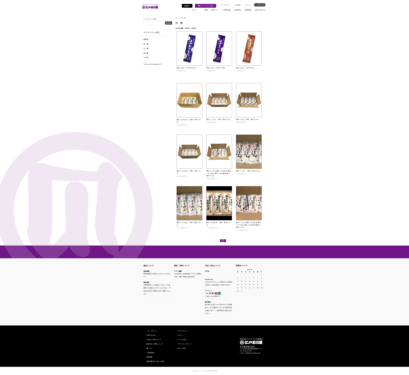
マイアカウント (225, 5)
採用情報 (248, 10)
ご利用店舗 (226, 10)
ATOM (184, 348)
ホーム (194, 10)
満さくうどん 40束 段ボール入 (248, 171)
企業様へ (187, 6)
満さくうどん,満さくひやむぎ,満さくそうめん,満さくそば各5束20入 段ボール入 (219, 173)
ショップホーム (151, 331)
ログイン (248, 5)
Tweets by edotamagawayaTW (152, 64)
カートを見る (182, 339)
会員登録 (238, 5)
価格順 (187, 28)
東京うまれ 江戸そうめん (215, 68)
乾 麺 (184, 18)
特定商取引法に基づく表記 (155, 361)
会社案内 (237, 10)
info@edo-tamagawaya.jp (253, 353)
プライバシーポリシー (185, 344)
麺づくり (215, 10)
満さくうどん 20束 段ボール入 (218, 119)
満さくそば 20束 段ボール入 (247, 119)
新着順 (194, 28)
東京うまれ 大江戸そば (245, 68)
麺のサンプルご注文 (205, 6)
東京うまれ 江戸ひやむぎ (186, 68)
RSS (179, 348)
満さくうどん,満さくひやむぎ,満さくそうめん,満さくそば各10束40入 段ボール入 (249, 225)
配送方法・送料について (154, 344)
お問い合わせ (260, 10)
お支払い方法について (153, 339)
